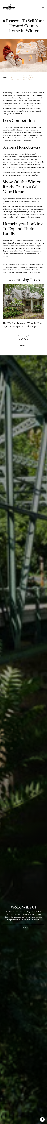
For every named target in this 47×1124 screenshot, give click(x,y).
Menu (42, 7)
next (26, 337)
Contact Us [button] (23, 927)
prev (20, 337)
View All (23, 345)
